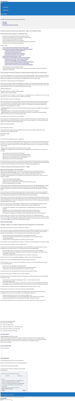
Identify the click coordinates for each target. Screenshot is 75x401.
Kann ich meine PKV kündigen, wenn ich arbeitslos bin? (15, 60)
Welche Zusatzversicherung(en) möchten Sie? (10, 387)
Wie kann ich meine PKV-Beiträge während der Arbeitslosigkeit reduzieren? (19, 61)
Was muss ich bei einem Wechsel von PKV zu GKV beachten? (17, 63)
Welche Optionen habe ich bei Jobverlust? (13, 51)
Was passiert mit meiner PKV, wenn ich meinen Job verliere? (16, 58)
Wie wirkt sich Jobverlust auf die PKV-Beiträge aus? (15, 50)
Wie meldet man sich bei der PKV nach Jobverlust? (15, 53)
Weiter (24, 390)
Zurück (3, 390)
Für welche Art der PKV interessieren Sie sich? (11, 373)
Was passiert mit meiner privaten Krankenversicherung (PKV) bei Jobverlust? (17, 49)
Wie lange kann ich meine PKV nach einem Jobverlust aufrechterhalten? (19, 64)
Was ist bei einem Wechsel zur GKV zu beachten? (14, 54)
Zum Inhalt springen (4, 1)
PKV (1, 2)
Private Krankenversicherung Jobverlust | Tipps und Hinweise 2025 (15, 47)
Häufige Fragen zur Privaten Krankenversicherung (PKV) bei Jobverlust (16, 57)
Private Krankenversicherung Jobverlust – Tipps (12, 56)
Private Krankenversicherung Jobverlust (10, 24)
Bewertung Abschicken (5, 358)
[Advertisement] (24, 310)
